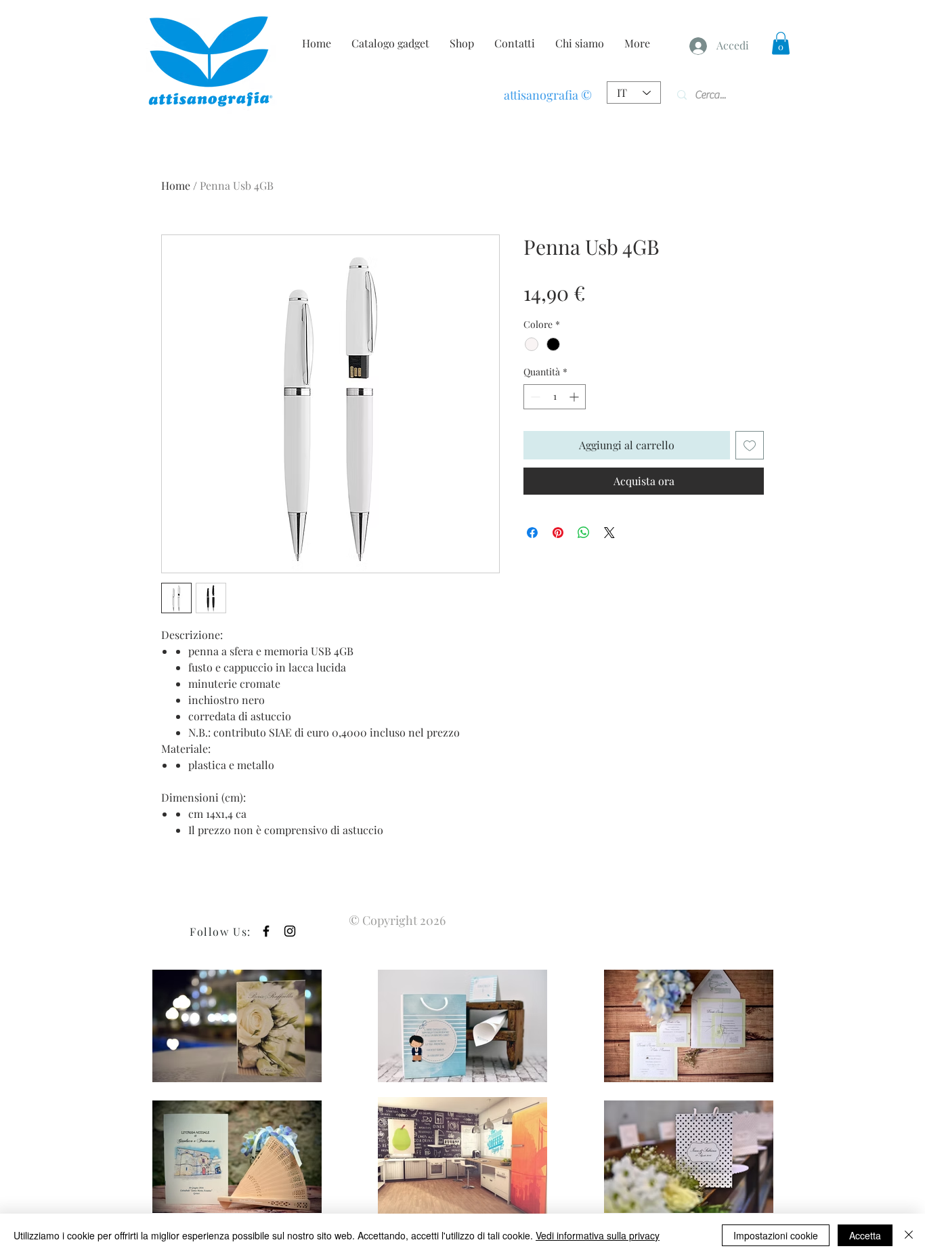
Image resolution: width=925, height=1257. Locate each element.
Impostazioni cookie (775, 1235)
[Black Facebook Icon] (266, 931)
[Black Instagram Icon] (289, 931)
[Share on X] (609, 532)
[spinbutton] (554, 397)
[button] (780, 43)
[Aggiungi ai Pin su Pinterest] (558, 532)
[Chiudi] (909, 1235)
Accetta (865, 1235)
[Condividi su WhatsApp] (584, 532)
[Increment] (575, 397)
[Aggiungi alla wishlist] (749, 445)
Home (175, 185)
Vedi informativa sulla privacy (598, 1235)
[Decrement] (533, 397)
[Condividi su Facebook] (532, 532)
